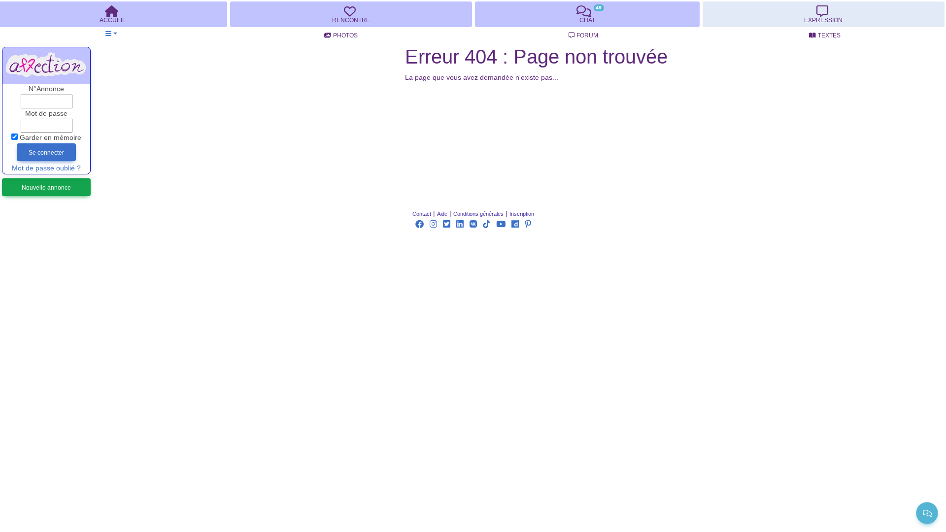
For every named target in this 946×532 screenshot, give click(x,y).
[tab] (351, 14)
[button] (111, 33)
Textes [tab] (829, 35)
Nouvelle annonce (46, 187)
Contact (421, 214)
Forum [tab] (587, 35)
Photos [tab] (345, 35)
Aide (442, 214)
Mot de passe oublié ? (46, 168)
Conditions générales (478, 214)
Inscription (521, 214)
